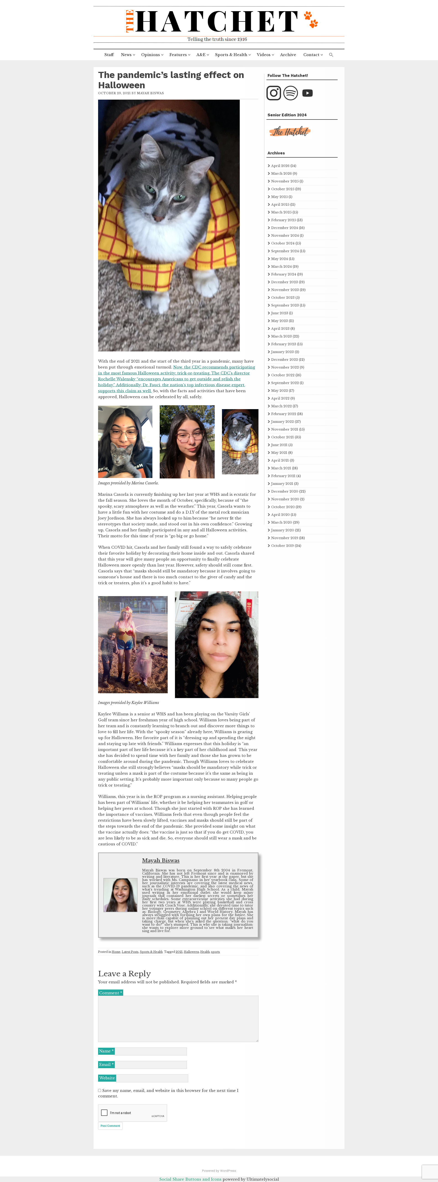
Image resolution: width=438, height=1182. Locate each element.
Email (106, 1064)
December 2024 (284, 228)
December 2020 (284, 491)
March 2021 (281, 468)
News (126, 54)
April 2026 (280, 166)
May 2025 (279, 197)
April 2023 (280, 329)
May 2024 (279, 259)
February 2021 (283, 476)
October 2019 (282, 546)
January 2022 (282, 422)
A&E (201, 54)
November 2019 (284, 538)
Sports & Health (231, 54)
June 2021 (279, 445)
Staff (109, 54)
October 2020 (283, 507)
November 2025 (285, 181)
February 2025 (283, 220)
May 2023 (279, 321)
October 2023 (283, 298)
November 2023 (285, 290)
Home (116, 951)
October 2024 (283, 243)
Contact (311, 54)
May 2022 (279, 391)
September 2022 (285, 383)
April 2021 (280, 460)
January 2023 (282, 352)
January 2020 (282, 530)
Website (107, 1078)
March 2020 (281, 522)
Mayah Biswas (150, 93)
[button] (331, 55)
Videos (264, 54)
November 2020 (285, 499)
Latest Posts (130, 951)
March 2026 (281, 173)
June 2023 (279, 313)
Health (205, 951)
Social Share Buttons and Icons (190, 1179)
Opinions (150, 54)
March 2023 (281, 336)
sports (215, 951)
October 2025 (282, 189)
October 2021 (282, 437)
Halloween (191, 951)
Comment (110, 993)
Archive (288, 54)
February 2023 (283, 344)
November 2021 (284, 429)
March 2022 (281, 406)
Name (106, 1051)
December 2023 (284, 282)
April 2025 (280, 205)
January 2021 (282, 484)
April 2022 (280, 398)
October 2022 (283, 375)
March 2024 (281, 267)
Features (178, 54)
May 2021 (279, 453)
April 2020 (280, 515)
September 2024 (285, 251)
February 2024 (283, 274)
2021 (179, 951)
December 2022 (284, 360)
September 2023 (285, 305)
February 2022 (283, 414)
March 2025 (281, 212)
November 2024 (285, 236)
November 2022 (285, 367)
